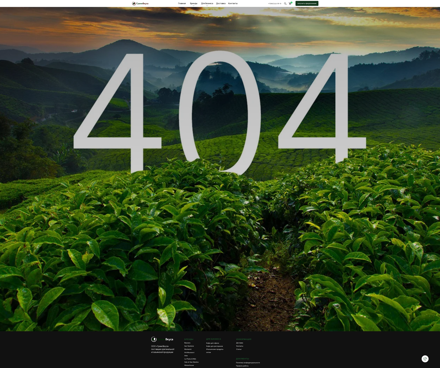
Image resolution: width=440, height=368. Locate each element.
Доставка (221, 3)
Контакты (233, 3)
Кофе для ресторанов (214, 346)
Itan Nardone (189, 346)
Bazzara (187, 343)
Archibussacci (189, 352)
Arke (186, 356)
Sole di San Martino (191, 362)
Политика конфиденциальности (248, 363)
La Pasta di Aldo (190, 359)
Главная (182, 3)
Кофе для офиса (212, 343)
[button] (285, 3)
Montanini (187, 349)
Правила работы (242, 366)
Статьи (238, 349)
